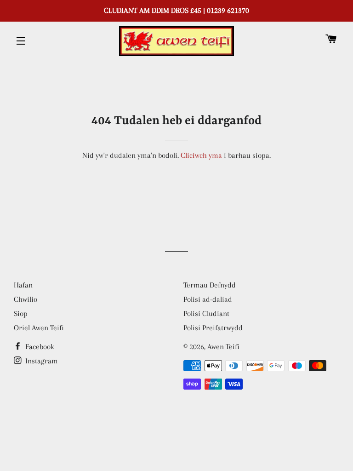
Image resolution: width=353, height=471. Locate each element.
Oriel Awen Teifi (39, 327)
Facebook (38, 346)
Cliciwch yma (201, 155)
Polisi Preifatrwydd (213, 327)
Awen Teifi (223, 346)
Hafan (23, 285)
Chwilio (25, 299)
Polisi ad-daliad (207, 299)
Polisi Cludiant (206, 313)
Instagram (40, 360)
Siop (21, 313)
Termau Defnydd (209, 285)
